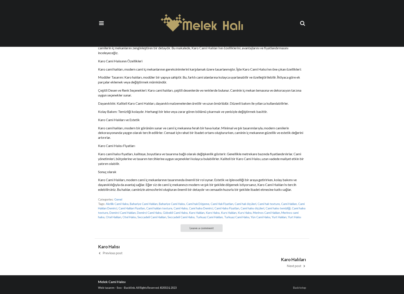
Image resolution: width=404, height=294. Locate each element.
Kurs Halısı (245, 212)
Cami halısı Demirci (201, 208)
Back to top (299, 287)
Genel (118, 199)
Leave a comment (202, 228)
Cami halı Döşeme (197, 204)
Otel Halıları (113, 217)
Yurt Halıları (279, 217)
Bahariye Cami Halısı (172, 204)
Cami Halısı (181, 208)
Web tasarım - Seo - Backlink (116, 287)
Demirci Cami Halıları (122, 212)
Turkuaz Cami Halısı (236, 217)
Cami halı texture (269, 204)
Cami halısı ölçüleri (252, 208)
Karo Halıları (197, 212)
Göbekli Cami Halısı (175, 212)
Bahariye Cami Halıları (144, 204)
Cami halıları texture (159, 208)
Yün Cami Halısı (260, 217)
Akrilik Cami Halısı (117, 204)
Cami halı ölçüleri (245, 204)
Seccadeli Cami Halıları (151, 217)
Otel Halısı (129, 217)
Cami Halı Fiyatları (222, 204)
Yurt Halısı (294, 217)
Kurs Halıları (229, 212)
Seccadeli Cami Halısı (181, 217)
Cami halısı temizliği (278, 208)
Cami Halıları (289, 204)
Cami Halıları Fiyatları (131, 208)
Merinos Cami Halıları (266, 212)
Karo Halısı (213, 212)
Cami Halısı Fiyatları (226, 208)
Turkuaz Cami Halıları (209, 217)
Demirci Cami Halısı (149, 212)
